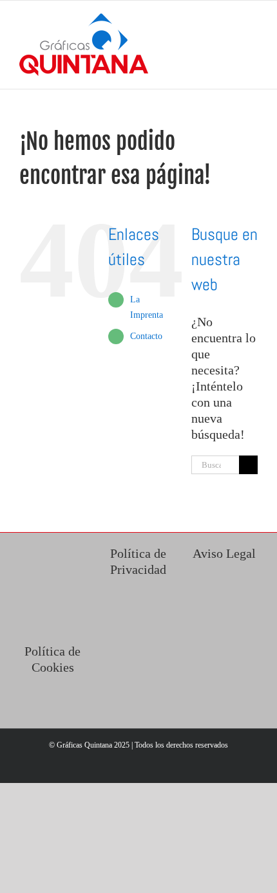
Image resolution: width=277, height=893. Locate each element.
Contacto (146, 336)
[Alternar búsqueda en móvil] (229, 20)
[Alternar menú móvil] (252, 20)
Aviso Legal (224, 553)
